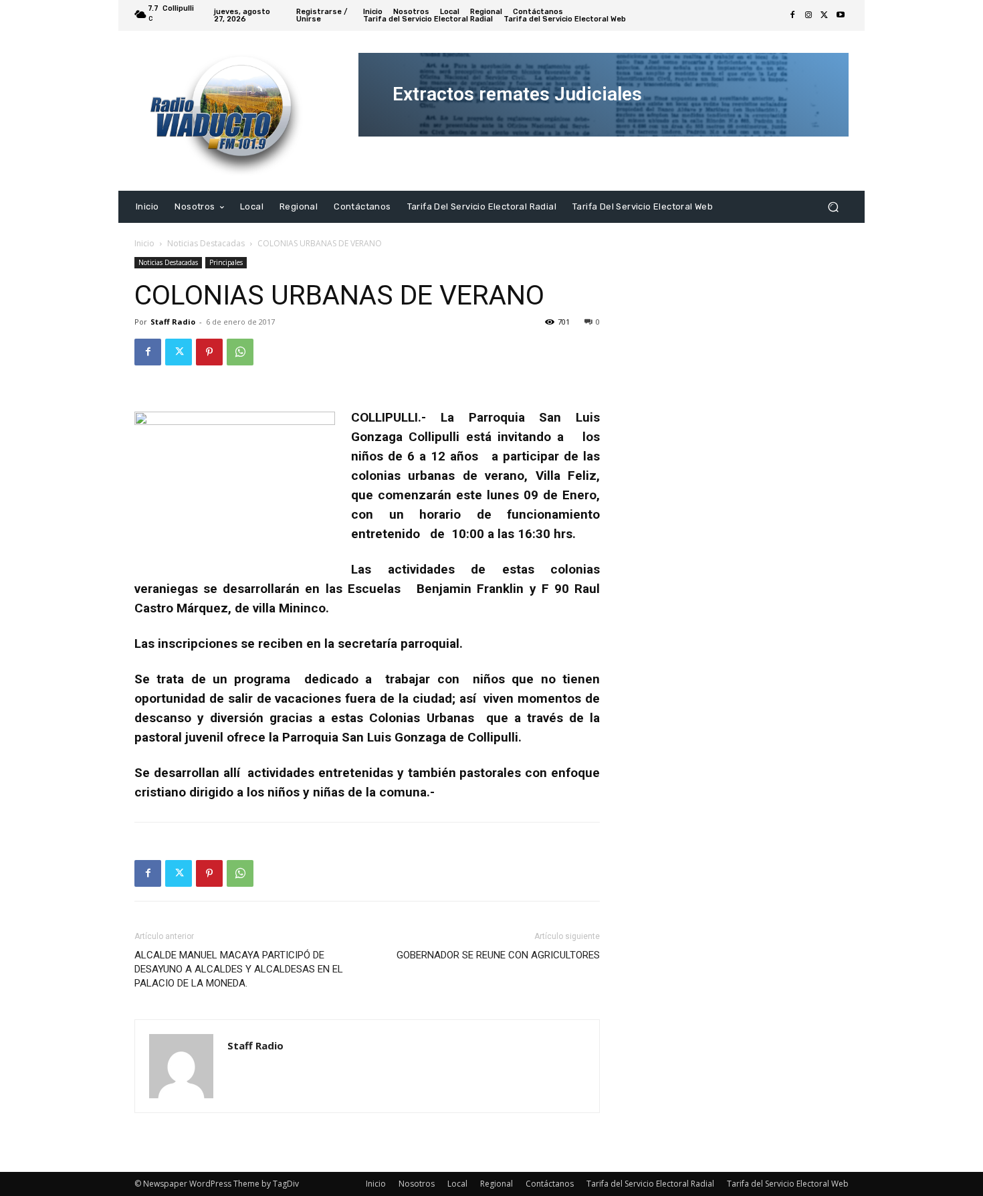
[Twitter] (824, 15)
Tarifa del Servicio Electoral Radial (650, 1183)
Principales (226, 262)
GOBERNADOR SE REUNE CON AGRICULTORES (498, 955)
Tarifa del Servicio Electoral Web (788, 1183)
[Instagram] (808, 15)
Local (457, 1183)
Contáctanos (550, 1183)
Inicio (144, 243)
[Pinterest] (209, 352)
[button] (833, 206)
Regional (496, 1183)
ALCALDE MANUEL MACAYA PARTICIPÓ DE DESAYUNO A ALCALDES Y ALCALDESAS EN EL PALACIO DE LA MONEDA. (238, 969)
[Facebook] (792, 15)
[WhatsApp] (240, 352)
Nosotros (417, 1183)
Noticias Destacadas (206, 243)
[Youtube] (841, 15)
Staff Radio (172, 322)
